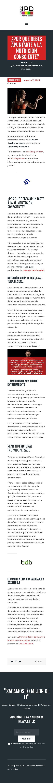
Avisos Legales (9, 705)
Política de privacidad (28, 705)
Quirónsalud (33, 270)
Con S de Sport (26, 643)
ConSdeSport (14, 80)
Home (24, 62)
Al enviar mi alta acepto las (27, 745)
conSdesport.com (34, 152)
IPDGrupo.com (18, 158)
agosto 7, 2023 (32, 80)
